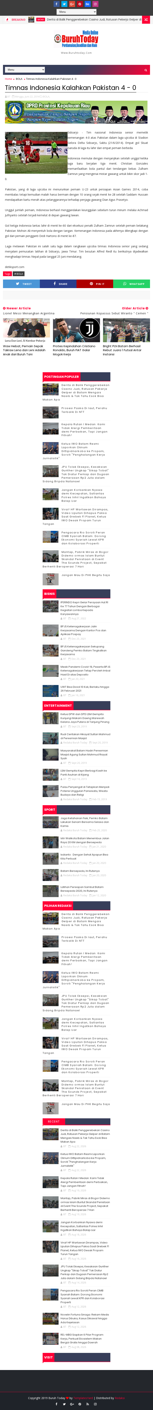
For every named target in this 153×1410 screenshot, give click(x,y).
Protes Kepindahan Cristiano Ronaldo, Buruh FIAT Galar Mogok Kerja (74, 350)
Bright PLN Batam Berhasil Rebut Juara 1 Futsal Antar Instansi (122, 350)
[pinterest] (80, 4)
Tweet (27, 284)
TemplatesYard (83, 1398)
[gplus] (72, 4)
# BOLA (18, 274)
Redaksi (120, 1398)
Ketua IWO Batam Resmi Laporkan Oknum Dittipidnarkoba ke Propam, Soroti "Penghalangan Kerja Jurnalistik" (74, 451)
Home (8, 79)
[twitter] (64, 4)
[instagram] (95, 4)
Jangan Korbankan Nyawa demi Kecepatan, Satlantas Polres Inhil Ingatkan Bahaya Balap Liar (84, 495)
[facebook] (57, 4)
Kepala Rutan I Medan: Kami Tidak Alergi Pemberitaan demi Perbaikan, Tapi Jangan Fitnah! (85, 429)
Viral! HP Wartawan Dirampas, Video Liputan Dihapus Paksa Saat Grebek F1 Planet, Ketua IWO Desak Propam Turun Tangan (76, 517)
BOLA (19, 79)
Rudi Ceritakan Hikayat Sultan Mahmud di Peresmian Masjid (85, 736)
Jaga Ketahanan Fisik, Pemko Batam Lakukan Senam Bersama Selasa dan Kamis (85, 822)
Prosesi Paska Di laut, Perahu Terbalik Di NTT (84, 410)
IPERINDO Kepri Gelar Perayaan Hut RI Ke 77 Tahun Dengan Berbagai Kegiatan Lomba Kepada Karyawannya (84, 608)
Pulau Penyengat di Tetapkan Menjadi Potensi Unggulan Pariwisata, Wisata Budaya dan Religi (85, 791)
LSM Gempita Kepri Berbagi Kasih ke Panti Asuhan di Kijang (84, 773)
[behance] (88, 4)
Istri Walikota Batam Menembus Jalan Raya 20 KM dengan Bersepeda (85, 840)
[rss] (88, 1404)
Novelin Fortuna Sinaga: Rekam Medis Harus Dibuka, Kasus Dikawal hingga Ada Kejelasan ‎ (85, 1318)
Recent (54, 1122)
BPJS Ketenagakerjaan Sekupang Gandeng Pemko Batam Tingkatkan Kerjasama (84, 650)
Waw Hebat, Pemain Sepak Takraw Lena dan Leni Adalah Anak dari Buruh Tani (24, 350)
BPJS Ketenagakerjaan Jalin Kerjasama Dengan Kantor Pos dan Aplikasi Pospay (83, 630)
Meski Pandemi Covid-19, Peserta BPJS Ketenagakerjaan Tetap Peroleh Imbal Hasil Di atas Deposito (85, 670)
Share (63, 284)
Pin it (100, 284)
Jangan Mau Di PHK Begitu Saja (86, 575)
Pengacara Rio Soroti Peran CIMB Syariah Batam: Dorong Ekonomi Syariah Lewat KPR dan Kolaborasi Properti (84, 538)
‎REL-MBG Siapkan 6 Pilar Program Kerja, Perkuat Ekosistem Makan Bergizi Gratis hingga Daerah (82, 1338)
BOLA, (46, 96)
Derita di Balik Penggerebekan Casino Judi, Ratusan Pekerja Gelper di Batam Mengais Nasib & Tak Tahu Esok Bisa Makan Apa (76, 392)
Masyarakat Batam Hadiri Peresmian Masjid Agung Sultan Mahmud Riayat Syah (84, 754)
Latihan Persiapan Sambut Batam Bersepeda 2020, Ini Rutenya (82, 889)
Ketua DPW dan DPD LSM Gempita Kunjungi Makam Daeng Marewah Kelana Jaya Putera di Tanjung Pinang (85, 718)
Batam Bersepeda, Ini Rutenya (80, 871)
